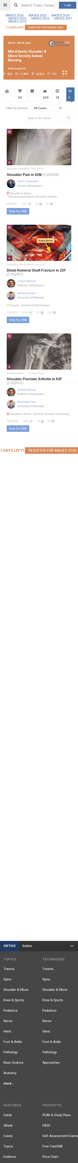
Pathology (10, 1052)
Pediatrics (10, 1010)
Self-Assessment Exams (60, 1136)
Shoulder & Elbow (15, 990)
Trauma (8, 969)
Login (67, 5)
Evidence (9, 1157)
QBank (8, 1125)
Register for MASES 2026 (45, 27)
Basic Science (13, 1063)
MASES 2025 (38, 15)
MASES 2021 (63, 18)
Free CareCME (52, 1146)
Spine (7, 979)
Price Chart (50, 1157)
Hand (7, 1031)
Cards (7, 1115)
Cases (8, 1136)
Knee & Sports (13, 1000)
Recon (8, 1021)
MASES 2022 (40, 18)
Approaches (51, 1063)
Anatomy (9, 1073)
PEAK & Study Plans (56, 1115)
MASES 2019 (17, 21)
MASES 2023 (17, 18)
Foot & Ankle (12, 1042)
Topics (8, 1146)
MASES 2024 (61, 15)
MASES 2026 (15, 15)
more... (8, 1083)
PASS (46, 1125)
